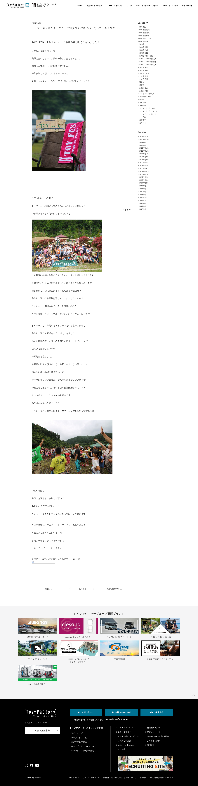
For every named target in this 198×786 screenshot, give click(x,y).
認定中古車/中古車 (79, 742)
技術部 (141, 100)
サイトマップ (74, 778)
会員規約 (143, 778)
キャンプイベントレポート (149, 114)
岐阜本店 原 (143, 41)
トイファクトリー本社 (147, 108)
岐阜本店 (142, 27)
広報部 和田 (143, 91)
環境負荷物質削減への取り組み (161, 778)
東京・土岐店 (144, 73)
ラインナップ (76, 733)
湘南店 (141, 44)
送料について (131, 778)
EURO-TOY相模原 (146, 56)
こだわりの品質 (124, 741)
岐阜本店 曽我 (144, 30)
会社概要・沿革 (153, 728)
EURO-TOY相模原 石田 (147, 65)
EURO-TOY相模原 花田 (147, 59)
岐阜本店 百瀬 (144, 33)
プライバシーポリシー (91, 778)
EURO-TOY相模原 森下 (147, 62)
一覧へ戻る (81, 589)
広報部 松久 (143, 88)
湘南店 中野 (143, 47)
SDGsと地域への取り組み (158, 736)
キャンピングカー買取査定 (82, 751)
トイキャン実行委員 (146, 94)
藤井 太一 (142, 82)
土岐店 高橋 (143, 79)
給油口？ (48, 589)
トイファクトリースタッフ (149, 111)
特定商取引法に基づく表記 (112, 778)
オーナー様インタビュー (128, 736)
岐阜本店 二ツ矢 (145, 38)
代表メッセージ (153, 732)
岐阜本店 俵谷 (144, 36)
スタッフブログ (124, 732)
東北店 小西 (143, 70)
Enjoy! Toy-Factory (126, 745)
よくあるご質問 (153, 741)
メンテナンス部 (145, 97)
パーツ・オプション (79, 738)
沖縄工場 (142, 105)
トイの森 (142, 117)
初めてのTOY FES (114, 589)
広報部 (141, 85)
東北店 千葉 (143, 68)
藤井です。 (143, 120)
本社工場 (142, 102)
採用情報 (150, 745)
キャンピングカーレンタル (82, 746)
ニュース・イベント (126, 728)
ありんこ (142, 123)
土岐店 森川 (143, 76)
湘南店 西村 (143, 50)
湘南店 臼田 (143, 53)
